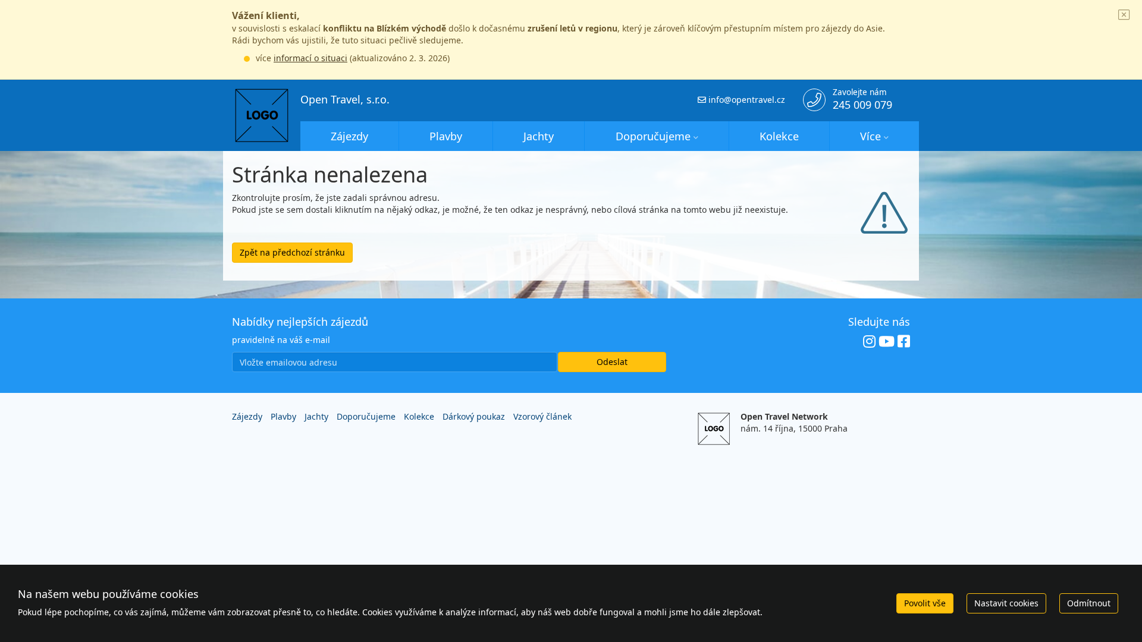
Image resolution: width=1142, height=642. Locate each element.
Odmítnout (1088, 603)
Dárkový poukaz (474, 416)
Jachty (538, 136)
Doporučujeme (653, 136)
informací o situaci (310, 58)
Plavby (445, 136)
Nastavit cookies (1006, 603)
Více (870, 136)
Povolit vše (925, 603)
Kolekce (779, 136)
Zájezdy (349, 136)
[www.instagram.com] (869, 342)
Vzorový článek (542, 416)
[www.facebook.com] (904, 342)
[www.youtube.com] (887, 342)
